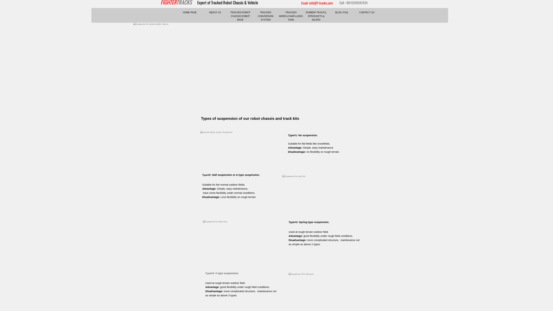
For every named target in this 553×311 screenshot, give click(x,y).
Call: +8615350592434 (353, 2)
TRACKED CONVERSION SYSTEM (265, 16)
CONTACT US (366, 12)
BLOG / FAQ (341, 12)
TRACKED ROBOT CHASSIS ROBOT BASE (240, 16)
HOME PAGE (190, 12)
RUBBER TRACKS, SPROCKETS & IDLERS (316, 16)
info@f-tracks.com (321, 2)
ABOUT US (215, 12)
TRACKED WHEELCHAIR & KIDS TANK (291, 16)
